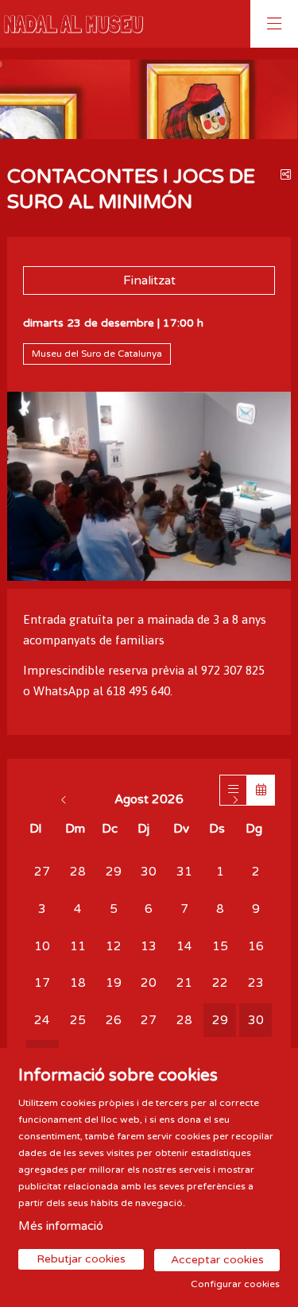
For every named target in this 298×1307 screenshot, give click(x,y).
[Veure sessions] (233, 790)
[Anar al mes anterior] (65, 799)
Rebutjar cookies (81, 1259)
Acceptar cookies (217, 1259)
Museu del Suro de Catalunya (97, 353)
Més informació (60, 1226)
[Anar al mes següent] (235, 799)
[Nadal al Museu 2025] (69, 24)
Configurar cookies (235, 1284)
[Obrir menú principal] (274, 24)
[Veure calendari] (261, 790)
